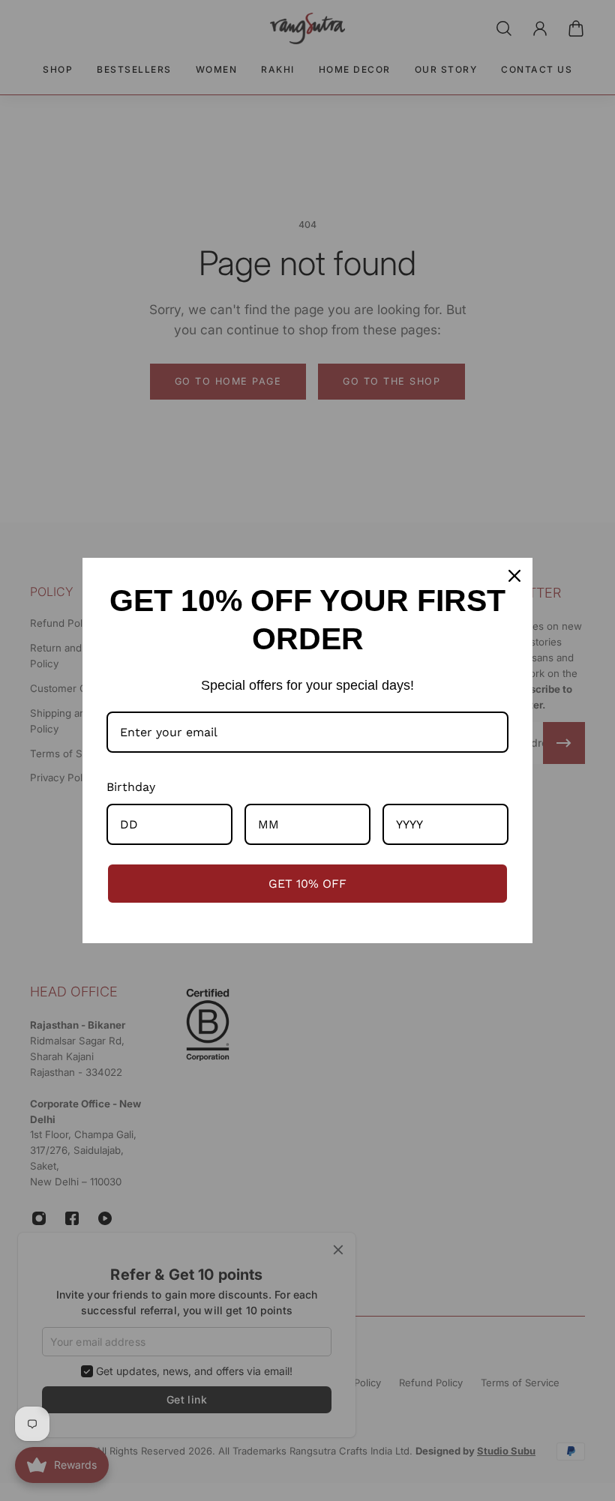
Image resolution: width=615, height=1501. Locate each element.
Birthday (130, 787)
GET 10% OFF (307, 883)
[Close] (514, 576)
